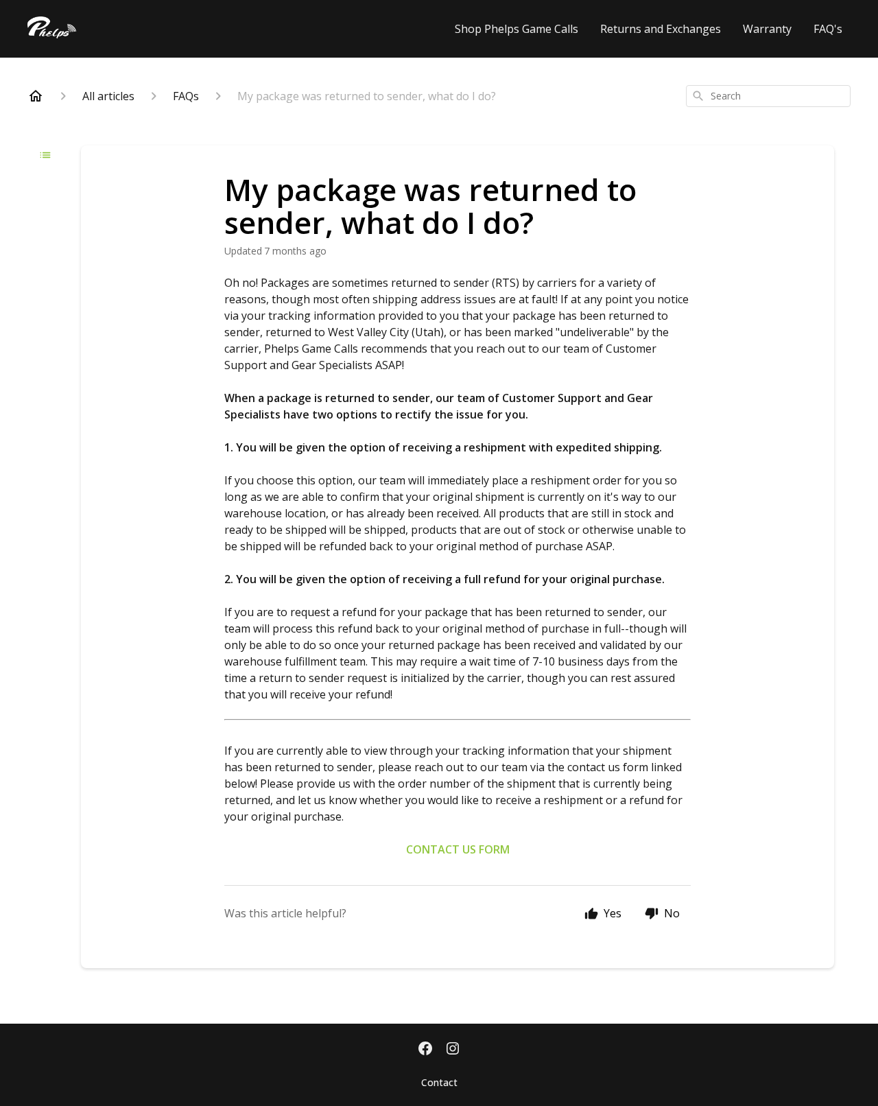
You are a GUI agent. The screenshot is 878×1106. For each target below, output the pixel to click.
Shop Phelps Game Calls (516, 28)
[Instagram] (452, 1049)
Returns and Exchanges (660, 28)
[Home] (35, 96)
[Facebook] (425, 1049)
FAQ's (828, 28)
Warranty (767, 28)
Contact (439, 1082)
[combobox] (768, 96)
